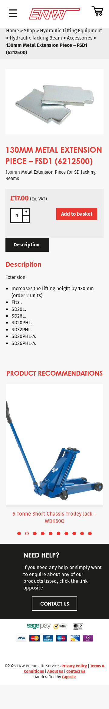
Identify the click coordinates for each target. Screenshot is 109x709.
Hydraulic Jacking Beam (36, 37)
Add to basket (76, 213)
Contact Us (54, 603)
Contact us (75, 671)
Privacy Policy (74, 666)
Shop (29, 30)
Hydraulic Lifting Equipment (71, 30)
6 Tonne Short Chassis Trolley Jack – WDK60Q (54, 517)
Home (12, 30)
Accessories (79, 37)
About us (55, 671)
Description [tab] (26, 244)
